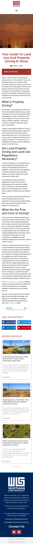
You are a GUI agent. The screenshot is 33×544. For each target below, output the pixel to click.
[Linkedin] (19, 532)
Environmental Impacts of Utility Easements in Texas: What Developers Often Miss (15, 359)
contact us (13, 303)
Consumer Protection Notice (16, 522)
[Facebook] (14, 532)
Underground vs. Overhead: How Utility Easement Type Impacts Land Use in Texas (16, 402)
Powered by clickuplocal (16, 542)
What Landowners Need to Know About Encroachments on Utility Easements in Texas (15, 443)
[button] (16, 10)
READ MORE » (6, 377)
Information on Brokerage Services (16, 519)
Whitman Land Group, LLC (10, 282)
